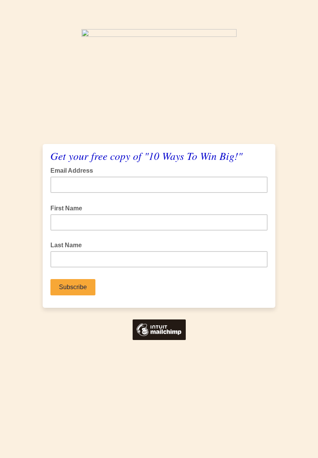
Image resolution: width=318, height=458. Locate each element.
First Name (68, 207)
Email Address (74, 170)
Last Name (66, 245)
